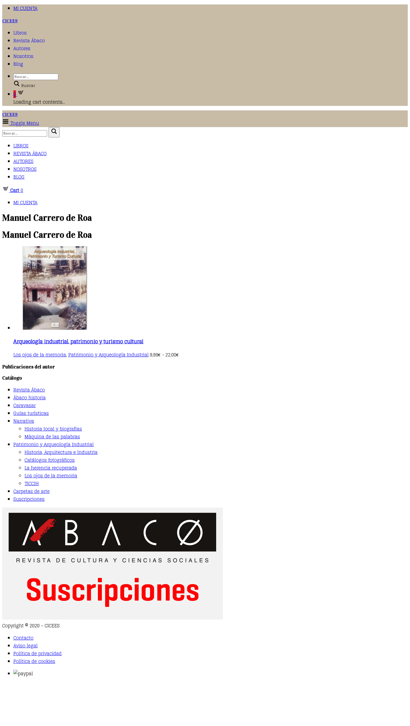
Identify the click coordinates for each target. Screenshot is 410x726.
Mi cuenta (25, 8)
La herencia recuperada (51, 468)
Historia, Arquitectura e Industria (61, 452)
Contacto (23, 638)
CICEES (10, 20)
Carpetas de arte (31, 491)
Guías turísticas (31, 413)
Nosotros (23, 56)
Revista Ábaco (29, 41)
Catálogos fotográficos (50, 460)
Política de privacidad (37, 653)
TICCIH (32, 483)
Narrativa (23, 421)
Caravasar (24, 405)
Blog (18, 64)
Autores (21, 48)
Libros (20, 33)
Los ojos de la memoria (39, 355)
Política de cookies (34, 661)
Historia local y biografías (53, 429)
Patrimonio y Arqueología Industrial (108, 355)
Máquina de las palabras (52, 437)
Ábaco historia (29, 398)
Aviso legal (25, 646)
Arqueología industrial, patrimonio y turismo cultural (78, 341)
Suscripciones (29, 499)
